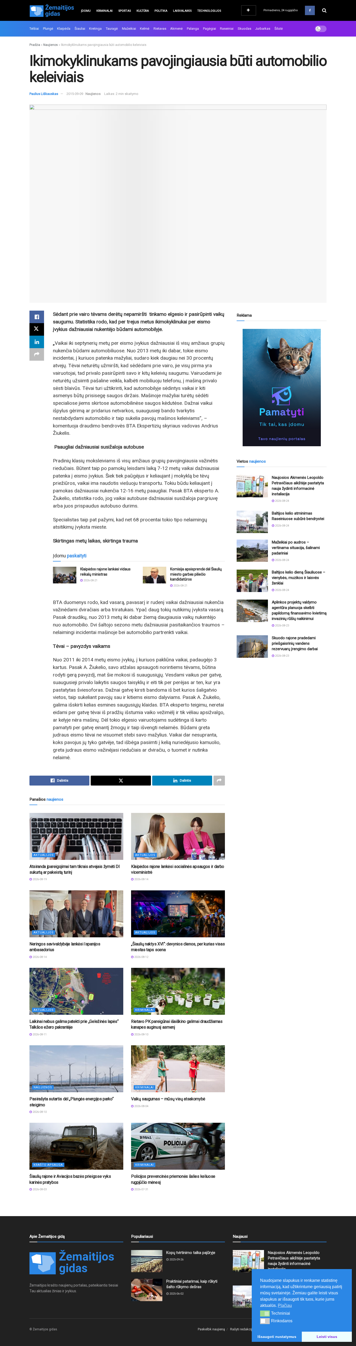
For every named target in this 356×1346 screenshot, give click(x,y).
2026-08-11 (39, 1034)
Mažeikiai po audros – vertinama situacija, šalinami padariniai (296, 548)
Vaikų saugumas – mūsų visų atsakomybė (168, 1098)
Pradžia (34, 45)
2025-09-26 (176, 1259)
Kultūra (143, 11)
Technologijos (209, 11)
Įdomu (86, 11)
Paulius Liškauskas (43, 94)
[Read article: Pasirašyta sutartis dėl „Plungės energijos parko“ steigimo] (76, 1068)
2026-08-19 (39, 879)
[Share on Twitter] (36, 329)
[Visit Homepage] (51, 10)
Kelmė (144, 29)
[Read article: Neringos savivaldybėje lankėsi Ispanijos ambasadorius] (76, 913)
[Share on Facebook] (36, 317)
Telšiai (34, 29)
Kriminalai (104, 11)
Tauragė (112, 29)
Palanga (193, 29)
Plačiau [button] (285, 1305)
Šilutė (278, 29)
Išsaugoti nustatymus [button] (276, 1337)
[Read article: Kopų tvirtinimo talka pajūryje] (146, 1261)
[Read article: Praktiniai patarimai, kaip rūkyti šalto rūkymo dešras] (146, 1290)
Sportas (124, 11)
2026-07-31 (140, 1189)
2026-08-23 (281, 625)
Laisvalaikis (182, 11)
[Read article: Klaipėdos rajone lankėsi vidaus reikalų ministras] (64, 575)
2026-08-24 (281, 501)
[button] (265, 1313)
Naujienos (50, 45)
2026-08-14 (140, 879)
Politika (161, 11)
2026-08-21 (90, 580)
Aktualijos (44, 855)
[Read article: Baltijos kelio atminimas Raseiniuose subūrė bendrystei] (252, 522)
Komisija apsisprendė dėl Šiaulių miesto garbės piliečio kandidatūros (196, 574)
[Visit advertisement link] (282, 387)
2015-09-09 (74, 94)
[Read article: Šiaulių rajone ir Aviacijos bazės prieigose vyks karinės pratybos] (76, 1146)
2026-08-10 (140, 1034)
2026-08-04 (140, 1106)
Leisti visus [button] (327, 1337)
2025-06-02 (176, 1293)
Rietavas (160, 29)
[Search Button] (324, 10)
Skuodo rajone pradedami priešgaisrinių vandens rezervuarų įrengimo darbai (295, 643)
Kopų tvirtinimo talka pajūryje (190, 1252)
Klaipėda (63, 29)
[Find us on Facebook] (310, 10)
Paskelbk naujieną (211, 1329)
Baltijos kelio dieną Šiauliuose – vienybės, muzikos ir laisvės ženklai (298, 578)
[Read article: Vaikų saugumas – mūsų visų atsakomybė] (178, 1068)
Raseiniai (227, 29)
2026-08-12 (140, 957)
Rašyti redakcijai (242, 1329)
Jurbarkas (262, 29)
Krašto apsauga (48, 1165)
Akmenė (176, 29)
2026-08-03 (39, 1189)
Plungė (48, 29)
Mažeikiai (129, 29)
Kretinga (95, 29)
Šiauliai (80, 29)
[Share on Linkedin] (36, 342)
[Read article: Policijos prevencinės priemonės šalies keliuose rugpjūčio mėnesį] (178, 1146)
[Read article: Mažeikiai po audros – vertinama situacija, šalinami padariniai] (252, 551)
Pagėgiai (209, 29)
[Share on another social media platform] (36, 354)
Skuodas (244, 29)
